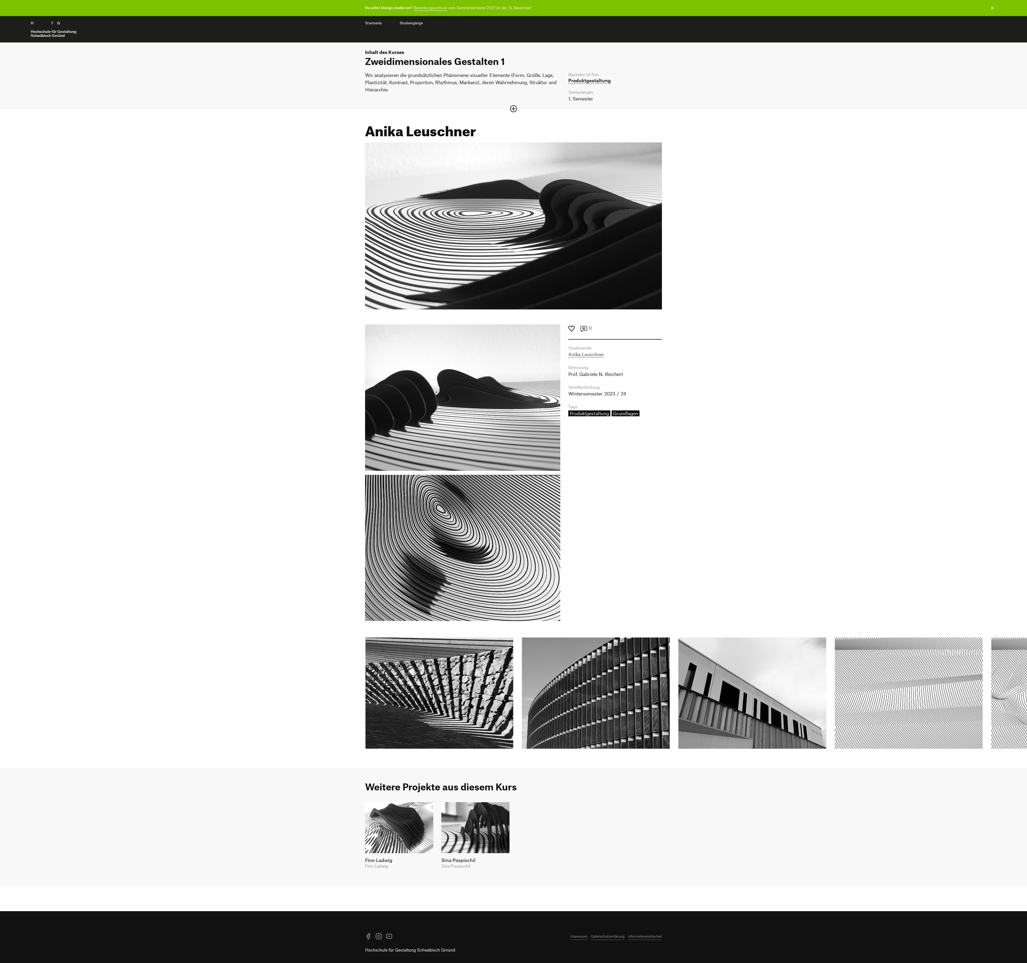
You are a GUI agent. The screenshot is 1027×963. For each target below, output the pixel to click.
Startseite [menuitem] (373, 23)
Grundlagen (625, 413)
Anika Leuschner (586, 354)
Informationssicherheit (645, 936)
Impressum (579, 936)
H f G (53, 29)
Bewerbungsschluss (430, 8)
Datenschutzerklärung (607, 936)
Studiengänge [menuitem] (411, 23)
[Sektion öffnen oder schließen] (513, 109)
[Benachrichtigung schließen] (992, 8)
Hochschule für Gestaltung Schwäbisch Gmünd (410, 949)
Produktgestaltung (589, 413)
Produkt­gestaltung (589, 80)
